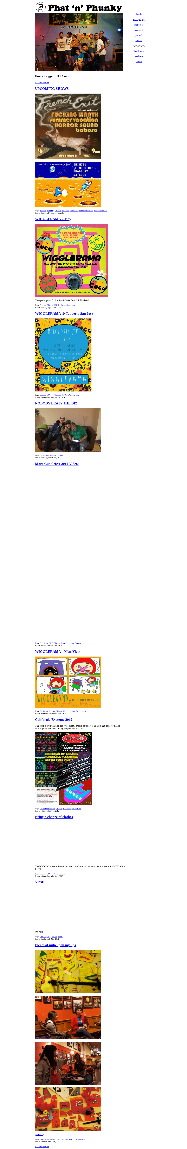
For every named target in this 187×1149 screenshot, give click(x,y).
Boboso (43, 210)
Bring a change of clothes (54, 817)
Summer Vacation (86, 210)
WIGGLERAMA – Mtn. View (57, 651)
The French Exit (100, 210)
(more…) (39, 1134)
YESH (40, 882)
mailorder (138, 24)
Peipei (68, 643)
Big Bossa (44, 711)
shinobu (65, 210)
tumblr (139, 61)
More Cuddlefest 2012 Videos (57, 464)
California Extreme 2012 (53, 719)
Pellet (58, 1139)
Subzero (72, 1139)
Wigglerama (70, 305)
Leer (63, 643)
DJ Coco (58, 210)
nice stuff (139, 30)
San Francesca (77, 643)
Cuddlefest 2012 (46, 643)
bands (139, 14)
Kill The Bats (59, 305)
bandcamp (139, 51)
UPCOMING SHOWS (52, 88)
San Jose (64, 1139)
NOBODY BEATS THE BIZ (56, 403)
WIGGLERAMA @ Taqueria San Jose (64, 313)
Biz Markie (44, 455)
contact (139, 40)
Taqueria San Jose (61, 395)
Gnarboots (67, 808)
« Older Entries (42, 82)
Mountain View (69, 711)
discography (138, 19)
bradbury (50, 210)
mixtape (62, 874)
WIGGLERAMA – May (53, 219)
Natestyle (51, 1139)
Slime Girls (74, 210)
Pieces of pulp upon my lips (55, 945)
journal (139, 35)
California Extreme (47, 808)
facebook (139, 56)
